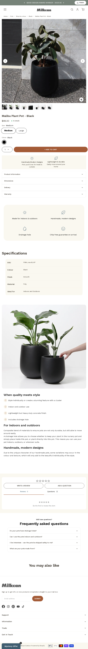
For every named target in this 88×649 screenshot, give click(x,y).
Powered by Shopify (38, 645)
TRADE (81, 2)
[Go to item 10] (49, 107)
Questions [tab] (51, 491)
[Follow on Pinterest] (13, 606)
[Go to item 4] (24, 107)
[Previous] (24, 2)
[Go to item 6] (30, 107)
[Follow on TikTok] (23, 606)
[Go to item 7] (36, 107)
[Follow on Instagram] (8, 606)
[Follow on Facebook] (3, 606)
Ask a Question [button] (64, 486)
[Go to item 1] (4, 107)
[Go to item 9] (43, 107)
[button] (11, 646)
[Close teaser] (21, 643)
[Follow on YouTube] (18, 606)
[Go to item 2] (11, 107)
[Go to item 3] (17, 107)
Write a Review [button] (23, 486)
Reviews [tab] (23, 491)
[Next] (63, 2)
